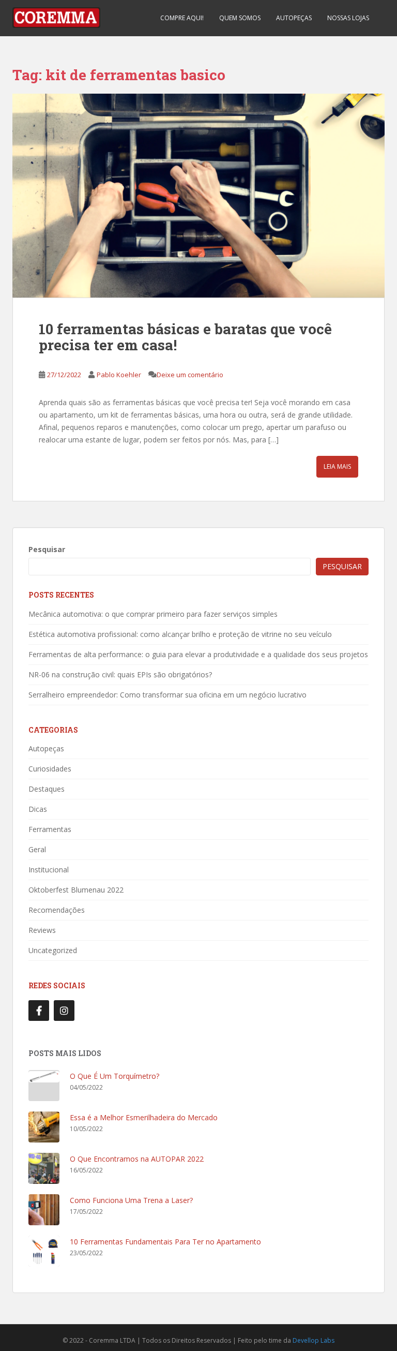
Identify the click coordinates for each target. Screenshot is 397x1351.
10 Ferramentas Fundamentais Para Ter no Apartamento (165, 1241)
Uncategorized (52, 950)
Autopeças (294, 17)
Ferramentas (49, 829)
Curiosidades (49, 769)
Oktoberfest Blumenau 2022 (76, 890)
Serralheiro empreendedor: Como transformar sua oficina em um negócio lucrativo (167, 695)
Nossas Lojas (348, 17)
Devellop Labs (313, 1340)
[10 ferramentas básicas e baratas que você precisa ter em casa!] (198, 196)
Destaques (46, 789)
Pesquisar (46, 549)
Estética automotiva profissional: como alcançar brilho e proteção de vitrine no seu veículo (180, 634)
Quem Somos (240, 17)
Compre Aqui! (182, 17)
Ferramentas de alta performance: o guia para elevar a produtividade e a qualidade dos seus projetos (198, 654)
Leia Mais (337, 466)
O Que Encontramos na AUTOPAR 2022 (137, 1159)
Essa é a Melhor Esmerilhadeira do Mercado (144, 1117)
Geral (37, 849)
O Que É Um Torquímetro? (114, 1076)
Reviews (42, 930)
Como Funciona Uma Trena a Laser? (131, 1200)
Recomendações (56, 910)
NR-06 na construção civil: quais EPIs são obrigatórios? (120, 674)
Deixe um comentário (190, 374)
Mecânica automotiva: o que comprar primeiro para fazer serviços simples (153, 614)
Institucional (48, 869)
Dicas (37, 809)
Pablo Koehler (119, 374)
